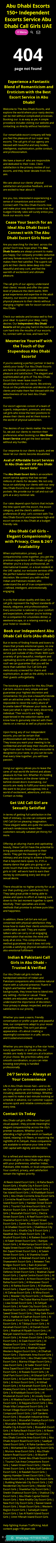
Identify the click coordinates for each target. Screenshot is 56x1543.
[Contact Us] (38, 32)
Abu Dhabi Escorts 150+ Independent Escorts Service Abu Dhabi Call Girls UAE (28, 15)
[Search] (32, 32)
